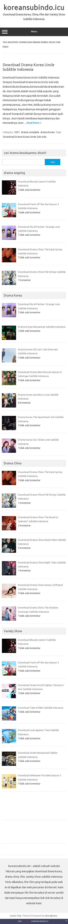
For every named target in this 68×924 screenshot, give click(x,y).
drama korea (47, 132)
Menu (34, 31)
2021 (17, 132)
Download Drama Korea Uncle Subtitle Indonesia (28, 67)
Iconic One (15, 915)
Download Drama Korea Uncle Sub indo (24, 136)
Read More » (34, 122)
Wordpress (51, 915)
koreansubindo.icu (34, 7)
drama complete (30, 132)
